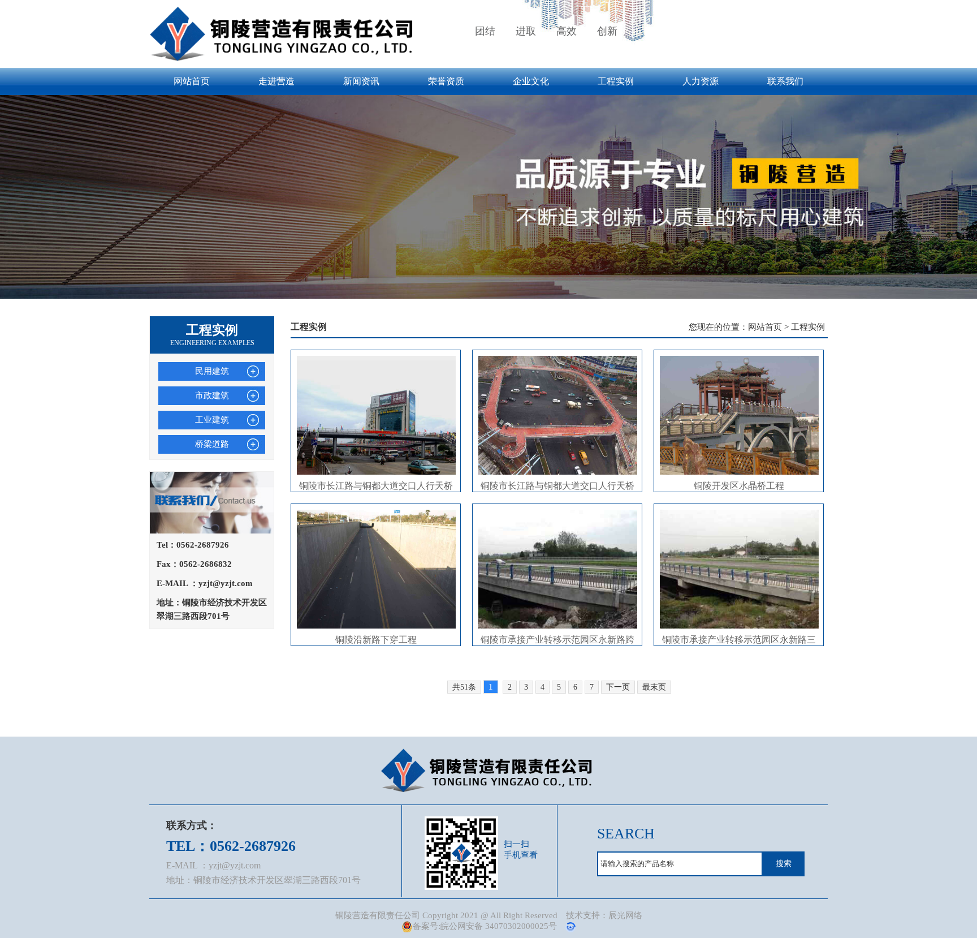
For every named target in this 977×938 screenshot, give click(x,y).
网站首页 (192, 81)
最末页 (654, 687)
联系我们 (785, 81)
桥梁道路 (212, 444)
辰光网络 (625, 915)
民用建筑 (212, 371)
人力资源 (700, 81)
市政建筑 (212, 395)
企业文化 (531, 81)
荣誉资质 (446, 81)
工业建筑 (212, 419)
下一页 (618, 687)
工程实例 (616, 81)
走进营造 (276, 81)
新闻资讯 (361, 81)
